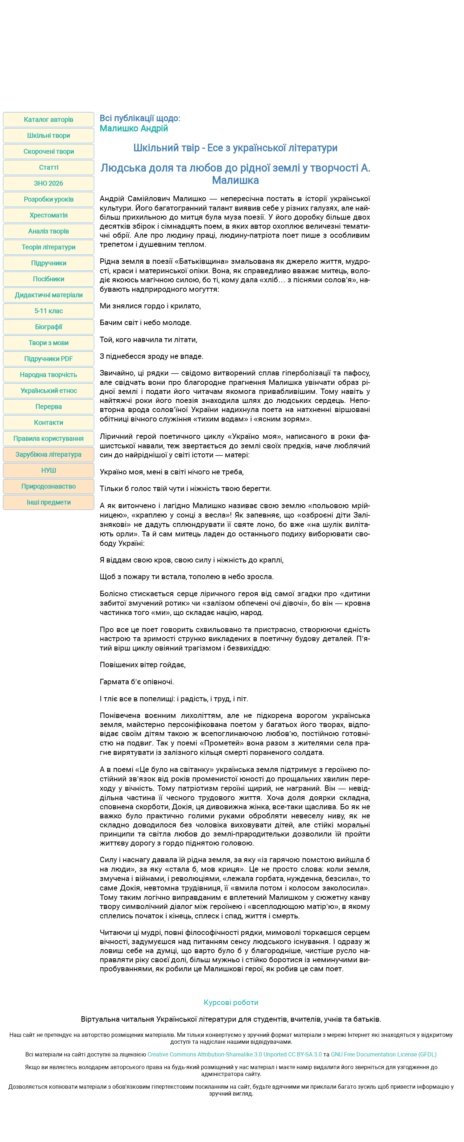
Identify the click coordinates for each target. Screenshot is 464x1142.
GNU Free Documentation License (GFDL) (384, 1054)
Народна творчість (48, 374)
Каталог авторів (48, 119)
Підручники (48, 263)
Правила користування (48, 438)
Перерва (49, 406)
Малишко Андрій (134, 128)
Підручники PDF (48, 358)
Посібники (48, 279)
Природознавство (48, 486)
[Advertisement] (232, 53)
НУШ (48, 470)
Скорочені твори (49, 151)
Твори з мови (49, 342)
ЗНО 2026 (48, 183)
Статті (48, 167)
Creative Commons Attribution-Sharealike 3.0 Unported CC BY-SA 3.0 (235, 1054)
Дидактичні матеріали (49, 295)
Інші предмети (49, 502)
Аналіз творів (48, 231)
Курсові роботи (231, 1002)
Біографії (48, 327)
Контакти (48, 422)
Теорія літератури (48, 247)
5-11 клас (48, 311)
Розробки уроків (49, 199)
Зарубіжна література (49, 454)
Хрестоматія (49, 215)
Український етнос (49, 390)
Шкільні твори (48, 135)
